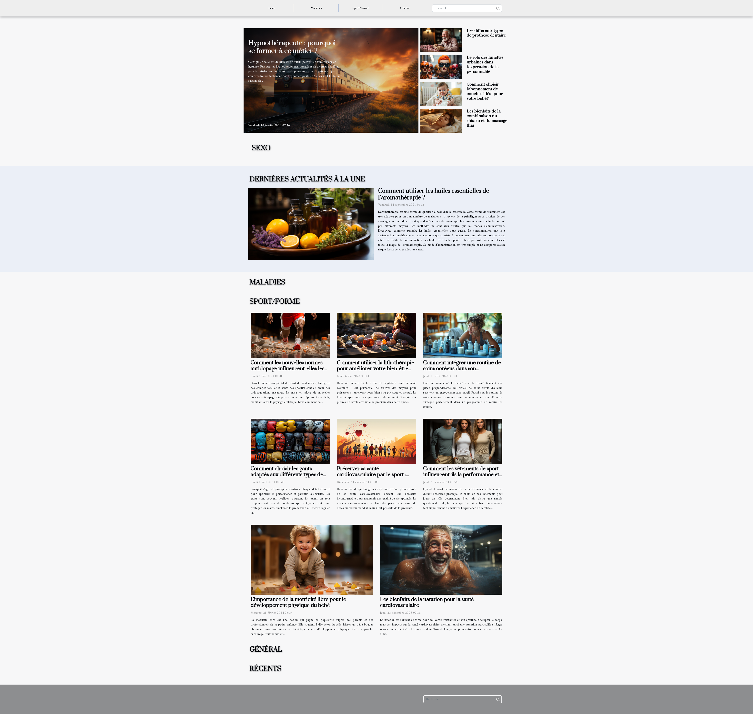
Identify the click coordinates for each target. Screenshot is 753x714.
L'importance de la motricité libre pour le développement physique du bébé (298, 602)
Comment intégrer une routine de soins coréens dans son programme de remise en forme (462, 368)
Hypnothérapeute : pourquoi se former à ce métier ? (292, 47)
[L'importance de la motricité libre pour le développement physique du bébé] (312, 559)
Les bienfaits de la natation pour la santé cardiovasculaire (427, 602)
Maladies (316, 8)
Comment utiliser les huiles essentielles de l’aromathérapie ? (433, 194)
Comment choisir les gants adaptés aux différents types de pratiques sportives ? (287, 474)
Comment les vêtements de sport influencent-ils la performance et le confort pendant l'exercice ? (461, 474)
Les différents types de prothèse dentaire (486, 33)
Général (405, 8)
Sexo (272, 8)
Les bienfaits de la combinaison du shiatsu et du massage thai (487, 118)
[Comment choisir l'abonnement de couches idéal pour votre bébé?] (441, 94)
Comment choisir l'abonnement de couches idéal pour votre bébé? (485, 91)
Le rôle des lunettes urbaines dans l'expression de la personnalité (485, 64)
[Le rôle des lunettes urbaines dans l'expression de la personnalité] (441, 67)
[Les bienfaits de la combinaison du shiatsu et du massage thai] (441, 120)
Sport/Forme (361, 8)
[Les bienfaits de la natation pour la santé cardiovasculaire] (441, 559)
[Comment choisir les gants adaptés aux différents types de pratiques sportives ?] (290, 441)
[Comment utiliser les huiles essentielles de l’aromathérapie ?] (311, 224)
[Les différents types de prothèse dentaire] (441, 40)
